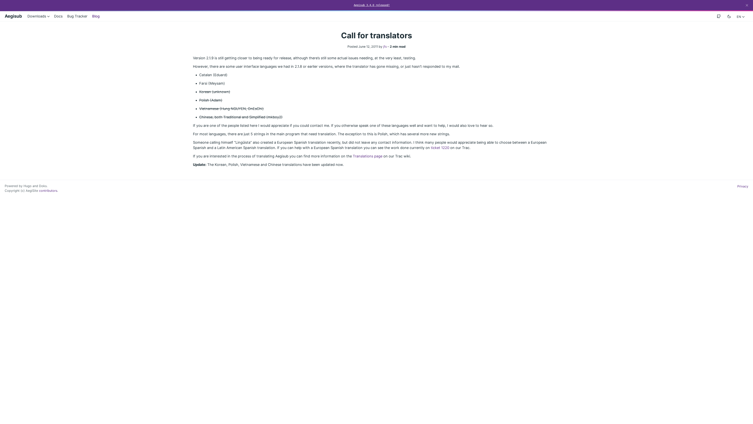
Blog (96, 16)
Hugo (28, 186)
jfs (385, 46)
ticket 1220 (440, 148)
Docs (58, 16)
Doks (43, 186)
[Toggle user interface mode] (729, 16)
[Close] (747, 5)
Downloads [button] (37, 16)
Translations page (367, 156)
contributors (48, 191)
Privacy (742, 186)
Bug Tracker (77, 16)
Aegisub (13, 16)
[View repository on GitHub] (720, 16)
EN (739, 17)
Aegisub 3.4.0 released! (372, 5)
